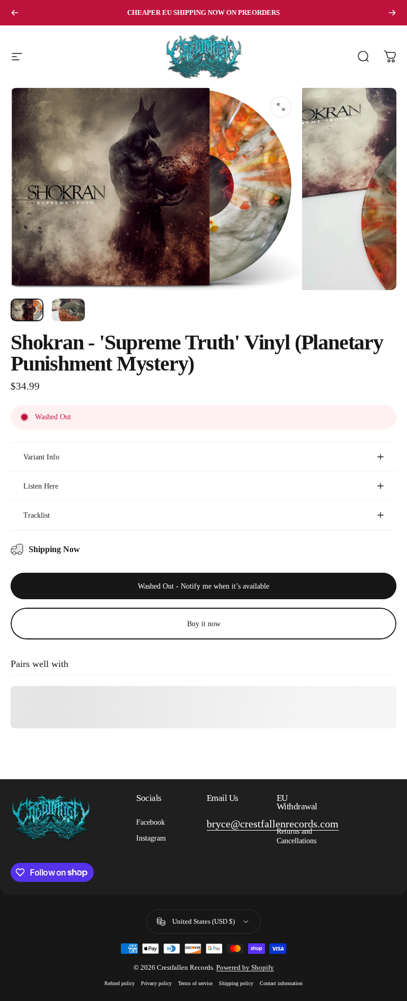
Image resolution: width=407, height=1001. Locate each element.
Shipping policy (236, 983)
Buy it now (203, 623)
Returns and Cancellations (296, 836)
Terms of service (195, 983)
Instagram (151, 838)
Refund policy (119, 983)
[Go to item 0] (27, 310)
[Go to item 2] (68, 310)
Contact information (281, 983)
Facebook (150, 822)
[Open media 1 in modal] (280, 107)
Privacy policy (156, 983)
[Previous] (14, 12)
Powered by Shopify (245, 967)
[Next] (392, 12)
